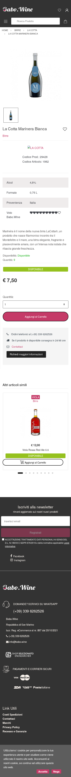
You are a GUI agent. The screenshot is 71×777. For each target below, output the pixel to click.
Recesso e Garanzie (15, 731)
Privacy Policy (11, 727)
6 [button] (41, 473)
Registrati (35, 533)
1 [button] (20, 473)
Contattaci (17, 346)
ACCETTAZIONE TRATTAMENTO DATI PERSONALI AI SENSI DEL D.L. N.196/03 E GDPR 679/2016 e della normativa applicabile (37, 543)
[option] (35, 75)
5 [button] (37, 473)
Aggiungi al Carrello (36, 316)
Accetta (42, 771)
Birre (5, 136)
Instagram (20, 560)
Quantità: (8, 297)
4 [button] (33, 473)
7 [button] (45, 473)
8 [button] (48, 473)
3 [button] (30, 473)
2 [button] (26, 473)
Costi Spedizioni (12, 714)
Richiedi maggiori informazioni (26, 354)
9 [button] (52, 473)
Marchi (7, 723)
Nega (56, 771)
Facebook (18, 556)
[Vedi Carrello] (66, 21)
